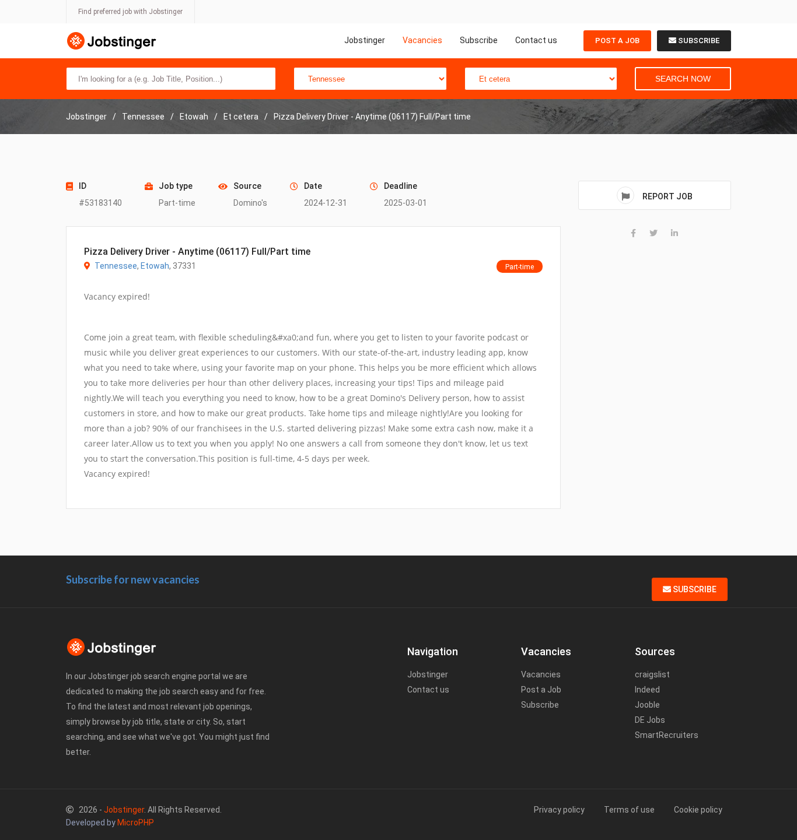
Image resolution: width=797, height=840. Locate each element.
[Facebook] (633, 233)
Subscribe (479, 40)
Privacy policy (559, 809)
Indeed (647, 689)
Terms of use (629, 809)
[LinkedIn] (674, 233)
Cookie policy (698, 809)
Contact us (536, 40)
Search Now (683, 78)
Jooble (647, 704)
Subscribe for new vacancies (133, 579)
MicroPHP (135, 822)
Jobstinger (364, 40)
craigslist (652, 674)
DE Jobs (650, 720)
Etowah (155, 265)
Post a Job (617, 40)
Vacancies (422, 40)
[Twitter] (653, 233)
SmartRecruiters (666, 735)
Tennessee (116, 265)
